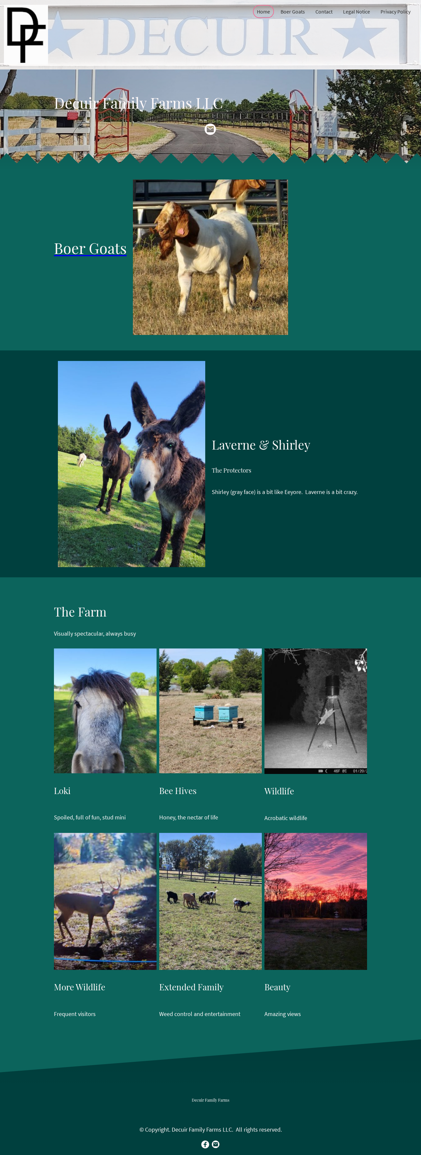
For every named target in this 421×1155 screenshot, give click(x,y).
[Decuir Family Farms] (210, 1111)
